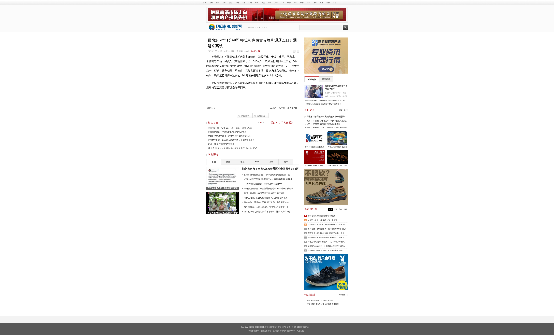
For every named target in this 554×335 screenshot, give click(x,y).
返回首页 (261, 116)
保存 (274, 108)
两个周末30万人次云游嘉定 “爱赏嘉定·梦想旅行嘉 (266, 207)
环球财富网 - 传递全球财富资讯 (225, 27)
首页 (204, 3)
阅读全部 (342, 110)
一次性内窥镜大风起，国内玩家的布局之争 (263, 184)
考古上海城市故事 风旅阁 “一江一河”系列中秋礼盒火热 (337, 147)
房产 (315, 3)
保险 (282, 3)
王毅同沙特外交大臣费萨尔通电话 (320, 301)
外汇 (269, 3)
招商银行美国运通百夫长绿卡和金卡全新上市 (323, 104)
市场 (237, 3)
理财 (295, 3)
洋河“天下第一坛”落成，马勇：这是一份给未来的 (230, 128)
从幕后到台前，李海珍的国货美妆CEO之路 (227, 132)
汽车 (321, 3)
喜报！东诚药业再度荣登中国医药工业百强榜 (264, 193)
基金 (256, 3)
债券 (289, 3)
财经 (224, 3)
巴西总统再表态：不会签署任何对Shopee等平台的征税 (268, 188)
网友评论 (254, 51)
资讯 (308, 121)
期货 (263, 3)
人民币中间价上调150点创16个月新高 (322, 220)
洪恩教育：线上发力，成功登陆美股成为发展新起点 (328, 225)
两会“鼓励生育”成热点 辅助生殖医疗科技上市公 (326, 233)
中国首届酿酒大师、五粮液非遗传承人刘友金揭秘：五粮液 (337, 166)
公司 (250, 3)
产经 (308, 3)
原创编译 (245, 116)
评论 (334, 3)
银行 (302, 3)
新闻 (217, 3)
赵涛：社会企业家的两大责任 (221, 144)
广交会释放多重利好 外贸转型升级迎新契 (323, 304)
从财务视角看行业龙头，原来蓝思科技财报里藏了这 (267, 174)
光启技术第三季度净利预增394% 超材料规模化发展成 (268, 179)
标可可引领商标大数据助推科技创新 (326, 124)
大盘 (243, 3)
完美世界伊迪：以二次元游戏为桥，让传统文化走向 (231, 140)
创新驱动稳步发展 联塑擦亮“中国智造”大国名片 (326, 238)
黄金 (276, 3)
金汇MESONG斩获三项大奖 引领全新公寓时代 (315, 166)
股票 (230, 3)
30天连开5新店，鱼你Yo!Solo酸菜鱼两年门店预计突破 (232, 148)
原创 (211, 3)
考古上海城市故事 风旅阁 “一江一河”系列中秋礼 (326, 242)
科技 (328, 3)
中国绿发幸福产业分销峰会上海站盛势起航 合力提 (325, 101)
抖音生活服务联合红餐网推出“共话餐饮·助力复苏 (266, 198)
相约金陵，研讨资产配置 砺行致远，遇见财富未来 (266, 202)
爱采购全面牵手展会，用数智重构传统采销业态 (229, 136)
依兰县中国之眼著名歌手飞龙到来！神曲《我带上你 (267, 211)
